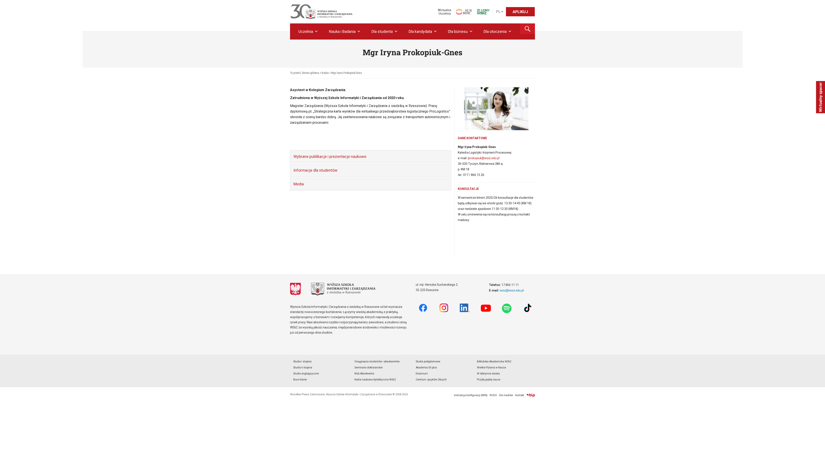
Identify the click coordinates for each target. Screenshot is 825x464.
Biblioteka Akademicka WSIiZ (494, 361)
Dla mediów (506, 395)
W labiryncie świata (488, 373)
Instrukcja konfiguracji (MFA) (470, 395)
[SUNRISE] (464, 12)
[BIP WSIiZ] (530, 395)
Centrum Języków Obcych (431, 379)
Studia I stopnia (302, 361)
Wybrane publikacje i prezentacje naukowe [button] (329, 156)
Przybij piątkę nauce (488, 379)
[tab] (370, 156)
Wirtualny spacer (820, 97)
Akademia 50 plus (426, 367)
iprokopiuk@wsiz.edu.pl (484, 158)
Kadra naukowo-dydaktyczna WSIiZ (375, 379)
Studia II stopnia (302, 367)
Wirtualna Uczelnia (444, 11)
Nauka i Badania (342, 31)
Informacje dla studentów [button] (315, 170)
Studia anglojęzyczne (306, 373)
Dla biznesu (458, 31)
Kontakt (519, 395)
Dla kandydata (420, 31)
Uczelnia (305, 31)
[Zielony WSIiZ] (483, 11)
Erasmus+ (422, 373)
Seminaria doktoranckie (368, 367)
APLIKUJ (520, 11)
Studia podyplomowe (428, 361)
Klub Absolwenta (364, 373)
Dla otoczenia (495, 31)
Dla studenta (382, 31)
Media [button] (298, 184)
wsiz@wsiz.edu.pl (512, 290)
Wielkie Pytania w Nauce (491, 367)
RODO (493, 395)
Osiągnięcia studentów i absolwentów (377, 361)
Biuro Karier (300, 379)
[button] (527, 28)
